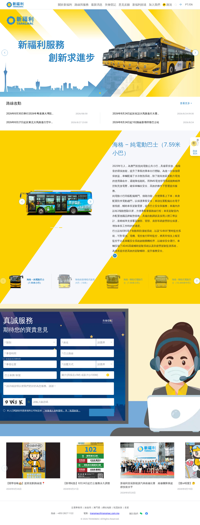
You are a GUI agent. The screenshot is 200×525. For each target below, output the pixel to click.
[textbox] (87, 353)
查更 (127, 507)
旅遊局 (88, 507)
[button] (100, 93)
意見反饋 (124, 4)
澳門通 (96, 507)
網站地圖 (106, 507)
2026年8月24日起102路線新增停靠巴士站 (135, 122)
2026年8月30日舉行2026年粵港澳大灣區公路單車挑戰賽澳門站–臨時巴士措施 (30, 113)
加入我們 (154, 4)
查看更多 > (186, 103)
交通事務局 (76, 507)
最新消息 (96, 4)
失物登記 (110, 4)
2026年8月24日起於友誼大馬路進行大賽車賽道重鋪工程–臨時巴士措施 (136, 113)
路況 (169, 4)
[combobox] (87, 353)
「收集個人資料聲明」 (54, 410)
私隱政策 (117, 507)
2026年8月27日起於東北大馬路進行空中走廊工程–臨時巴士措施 (30, 122)
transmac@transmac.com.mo (104, 513)
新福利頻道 (139, 4)
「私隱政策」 (73, 410)
